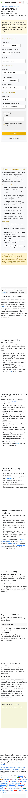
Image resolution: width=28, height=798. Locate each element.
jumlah (3, 306)
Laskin (10, 787)
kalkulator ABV (11, 543)
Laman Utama (4, 6)
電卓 (26, 790)
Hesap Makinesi (15, 783)
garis (11, 371)
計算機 (11, 790)
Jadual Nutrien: (7, 85)
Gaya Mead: (5, 96)
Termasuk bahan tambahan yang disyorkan (13, 124)
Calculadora (13, 778)
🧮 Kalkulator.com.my (8, 2)
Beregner (20, 776)
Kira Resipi (14, 133)
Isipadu (4, 292)
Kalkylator (3, 787)
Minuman (16, 6)
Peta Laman (15, 769)
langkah (14, 401)
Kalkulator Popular (5, 769)
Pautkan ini (13, 15)
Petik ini (4, 15)
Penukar (22, 769)
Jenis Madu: (5, 58)
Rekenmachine (12, 788)
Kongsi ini (23, 15)
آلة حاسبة (21, 788)
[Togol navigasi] (25, 2)
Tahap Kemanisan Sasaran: (10, 103)
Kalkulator (3, 785)
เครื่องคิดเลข (3, 790)
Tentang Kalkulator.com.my (7, 767)
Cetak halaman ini (7, 13)
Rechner (2, 788)
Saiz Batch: (5, 42)
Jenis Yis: (5, 69)
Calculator (7, 779)
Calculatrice (4, 783)
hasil (22, 315)
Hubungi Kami (21, 767)
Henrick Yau (12, 11)
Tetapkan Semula (14, 138)
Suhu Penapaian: (7, 77)
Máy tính (17, 787)
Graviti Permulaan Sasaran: (10, 50)
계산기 (4, 792)
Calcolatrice (3, 778)
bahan (17, 443)
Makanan (11, 6)
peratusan (9, 478)
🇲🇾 (20, 2)
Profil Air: (6, 116)
